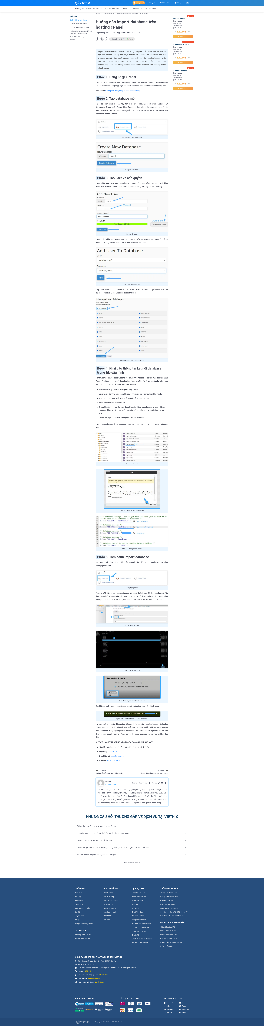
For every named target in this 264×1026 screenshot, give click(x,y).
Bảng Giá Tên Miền (139, 920)
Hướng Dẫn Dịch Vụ (82, 939)
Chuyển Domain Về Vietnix (141, 927)
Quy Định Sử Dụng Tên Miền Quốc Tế (173, 912)
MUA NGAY (181, 36)
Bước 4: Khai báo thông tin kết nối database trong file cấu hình (81, 32)
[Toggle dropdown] (157, 3)
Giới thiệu (78, 893)
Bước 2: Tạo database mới (78, 24)
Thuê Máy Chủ (137, 912)
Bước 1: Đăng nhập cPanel (78, 20)
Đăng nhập (181, 3)
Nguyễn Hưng (99, 982)
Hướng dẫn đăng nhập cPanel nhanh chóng (122, 91)
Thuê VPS (135, 935)
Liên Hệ (78, 897)
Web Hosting (108, 893)
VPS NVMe (108, 916)
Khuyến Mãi (79, 900)
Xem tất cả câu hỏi (131, 863)
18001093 (87, 971)
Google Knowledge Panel (84, 924)
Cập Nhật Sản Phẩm (82, 908)
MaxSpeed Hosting (110, 912)
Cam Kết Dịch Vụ (166, 900)
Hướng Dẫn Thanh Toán (169, 897)
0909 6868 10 (103, 975)
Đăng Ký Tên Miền (138, 893)
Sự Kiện (78, 912)
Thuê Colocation (138, 916)
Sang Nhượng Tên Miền (169, 908)
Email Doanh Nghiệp (139, 931)
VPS (97, 9)
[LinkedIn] (106, 39)
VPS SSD (107, 920)
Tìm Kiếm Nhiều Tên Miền (141, 923)
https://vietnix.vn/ (114, 760)
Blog (77, 920)
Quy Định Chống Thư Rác (169, 939)
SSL (130, 9)
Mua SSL (135, 904)
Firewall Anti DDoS (140, 9)
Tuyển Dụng (79, 916)
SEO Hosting (108, 904)
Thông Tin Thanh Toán (168, 893)
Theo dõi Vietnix (117, 39)
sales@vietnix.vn (117, 756)
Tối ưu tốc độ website (140, 943)
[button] (132, 826)
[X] (101, 39)
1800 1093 (112, 751)
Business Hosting (110, 908)
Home (98, 13)
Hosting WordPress (111, 900)
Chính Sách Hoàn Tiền (168, 935)
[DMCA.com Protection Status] (89, 1003)
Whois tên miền (137, 900)
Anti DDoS (136, 908)
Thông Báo (79, 904)
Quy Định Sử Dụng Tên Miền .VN (172, 916)
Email (125, 9)
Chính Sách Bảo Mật (167, 927)
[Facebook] (97, 39)
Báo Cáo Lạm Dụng (167, 904)
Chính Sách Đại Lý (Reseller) (142, 939)
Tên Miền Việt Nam (139, 897)
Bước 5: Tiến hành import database (78, 38)
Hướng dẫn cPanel (108, 13)
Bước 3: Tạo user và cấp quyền (80, 27)
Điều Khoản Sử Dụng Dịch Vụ (171, 942)
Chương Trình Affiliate (83, 935)
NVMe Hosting (109, 897)
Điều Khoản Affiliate (167, 946)
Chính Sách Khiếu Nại (168, 931)
